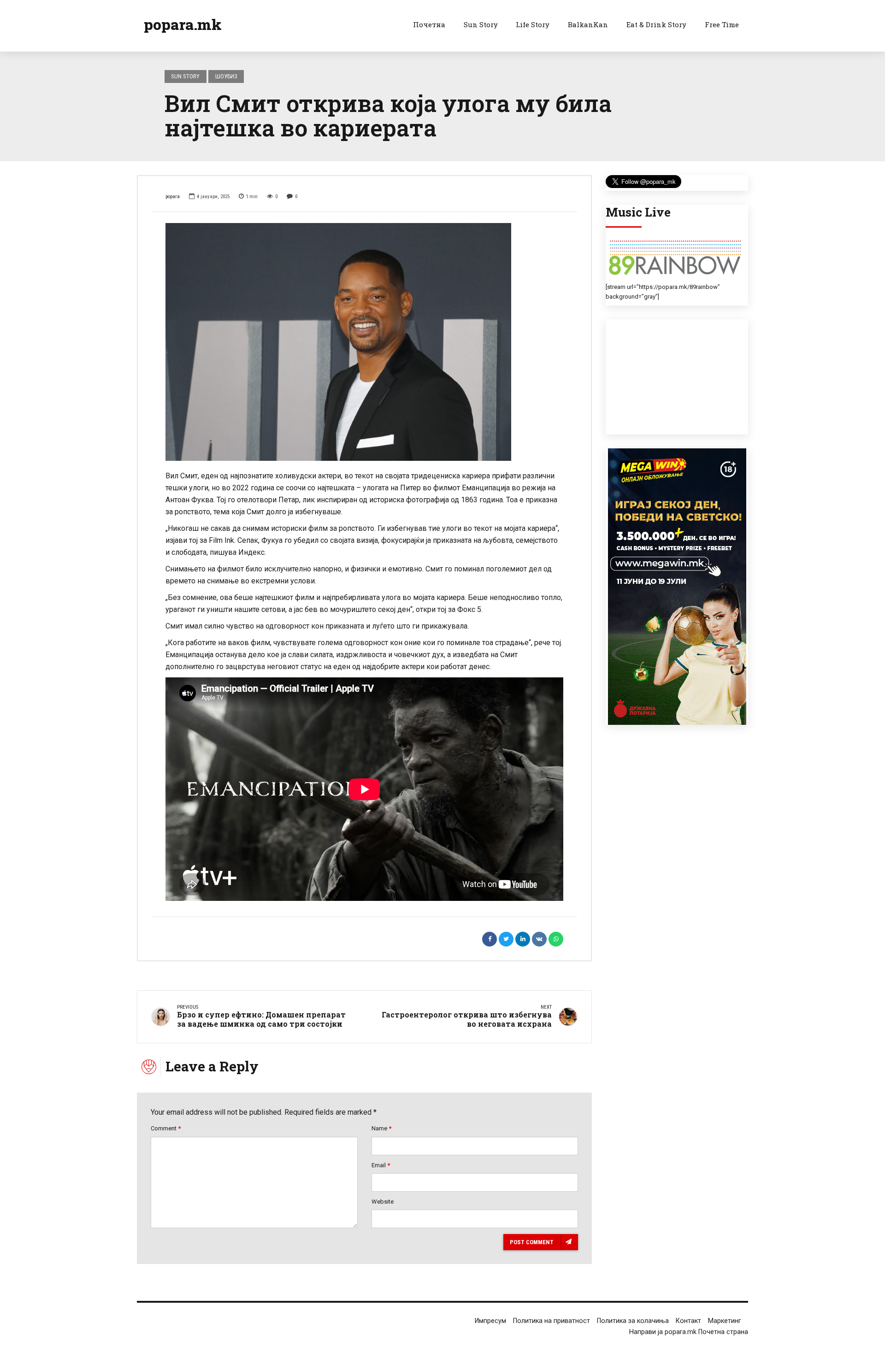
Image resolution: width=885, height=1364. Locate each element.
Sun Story (481, 24)
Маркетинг (724, 1321)
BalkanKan (588, 24)
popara (172, 197)
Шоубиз (226, 76)
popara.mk (183, 24)
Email (381, 1165)
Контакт (688, 1321)
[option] (364, 342)
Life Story (532, 24)
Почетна (429, 24)
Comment (166, 1128)
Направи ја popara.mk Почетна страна (688, 1332)
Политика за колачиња (633, 1321)
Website (383, 1201)
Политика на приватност (551, 1321)
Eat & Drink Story (656, 24)
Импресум (490, 1321)
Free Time (722, 24)
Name (381, 1128)
